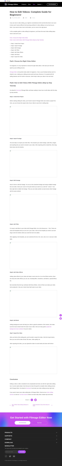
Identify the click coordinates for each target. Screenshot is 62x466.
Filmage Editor (13, 72)
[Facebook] (6, 456)
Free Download (52, 4)
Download (18, 90)
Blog (34, 4)
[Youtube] (14, 456)
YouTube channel (23, 394)
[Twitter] (10, 456)
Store (29, 4)
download (28, 388)
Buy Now (39, 422)
